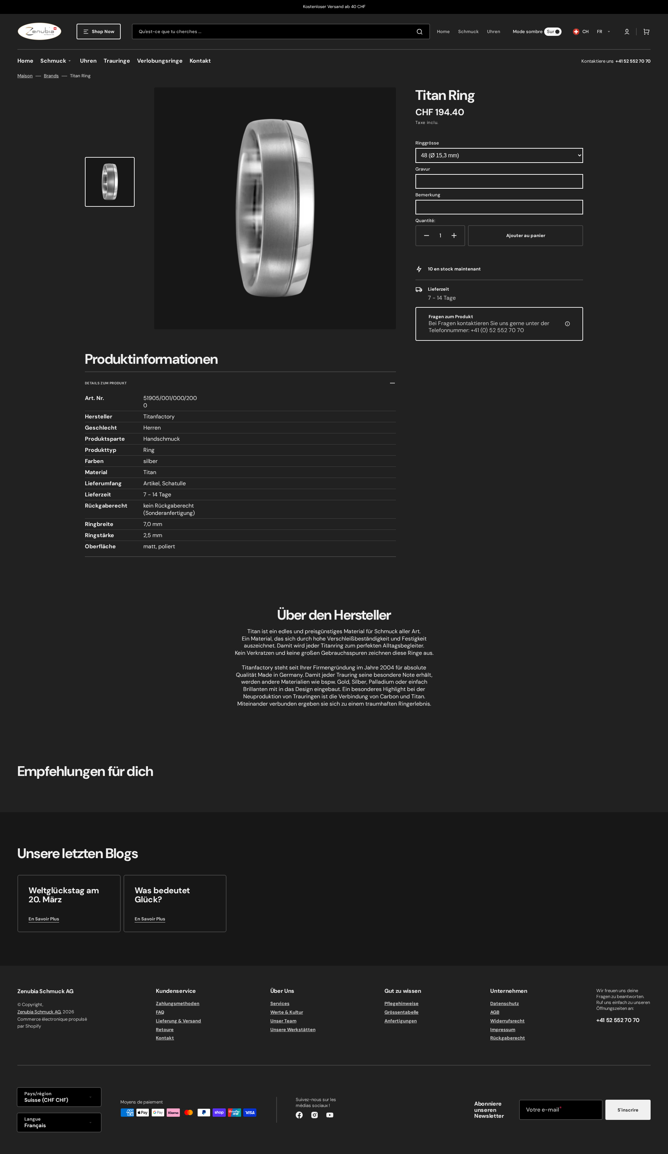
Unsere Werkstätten (293, 1030)
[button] (627, 31)
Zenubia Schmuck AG (39, 1012)
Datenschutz (504, 1003)
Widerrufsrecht (507, 1021)
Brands (51, 76)
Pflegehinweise (401, 1003)
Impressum (502, 1030)
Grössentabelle (401, 1012)
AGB (494, 1012)
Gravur (422, 169)
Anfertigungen (400, 1021)
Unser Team (283, 1021)
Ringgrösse (427, 143)
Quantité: (425, 220)
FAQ (160, 1012)
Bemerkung (427, 195)
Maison (25, 76)
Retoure (165, 1030)
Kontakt (165, 1038)
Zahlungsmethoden (177, 1003)
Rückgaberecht (507, 1038)
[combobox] (281, 31)
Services (279, 1003)
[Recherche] (421, 31)
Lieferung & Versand (178, 1021)
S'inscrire (628, 1110)
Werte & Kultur (286, 1012)
